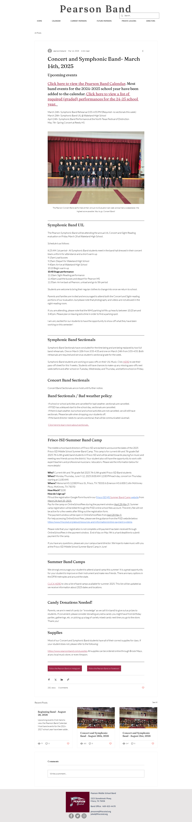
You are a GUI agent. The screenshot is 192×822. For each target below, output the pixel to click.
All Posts (38, 33)
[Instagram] (84, 815)
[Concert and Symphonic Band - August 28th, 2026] (96, 717)
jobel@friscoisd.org (99, 814)
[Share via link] (68, 679)
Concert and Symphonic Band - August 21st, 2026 (137, 734)
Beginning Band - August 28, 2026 (52, 713)
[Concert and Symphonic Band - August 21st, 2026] (138, 717)
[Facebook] (71, 815)
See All (154, 702)
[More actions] (142, 50)
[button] (78, 20)
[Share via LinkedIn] (61, 679)
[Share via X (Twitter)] (55, 679)
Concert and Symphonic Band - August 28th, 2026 (94, 734)
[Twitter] (77, 815)
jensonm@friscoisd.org (101, 811)
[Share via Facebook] (49, 679)
